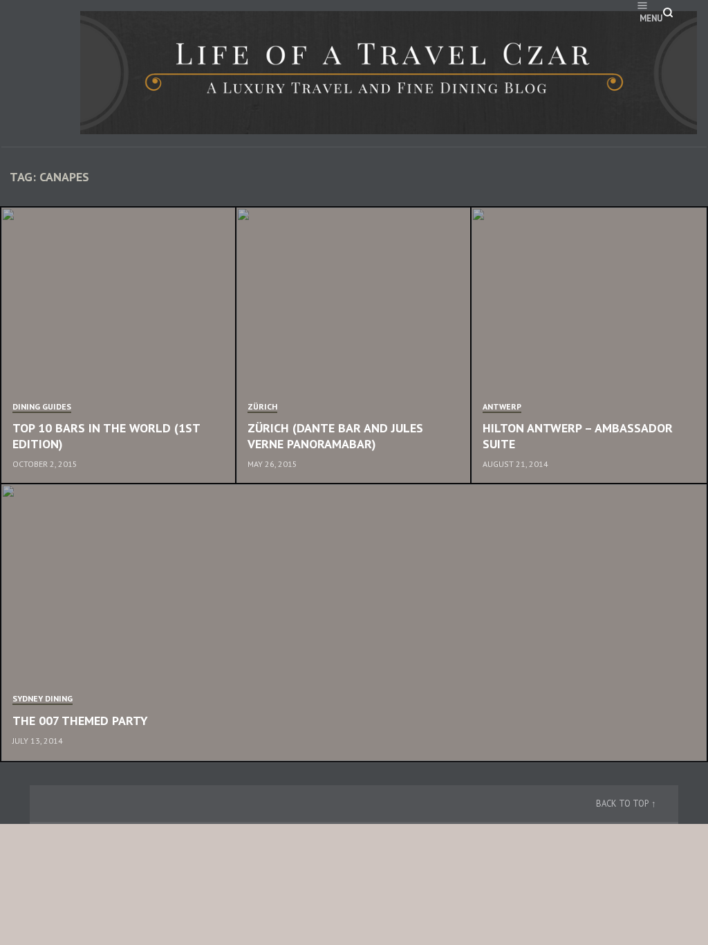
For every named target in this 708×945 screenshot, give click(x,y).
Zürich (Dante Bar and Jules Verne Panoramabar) (335, 436)
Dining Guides (41, 406)
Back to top (622, 803)
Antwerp (502, 406)
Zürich (262, 406)
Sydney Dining (42, 698)
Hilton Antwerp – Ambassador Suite (578, 436)
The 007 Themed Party (80, 720)
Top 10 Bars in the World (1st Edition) (106, 436)
